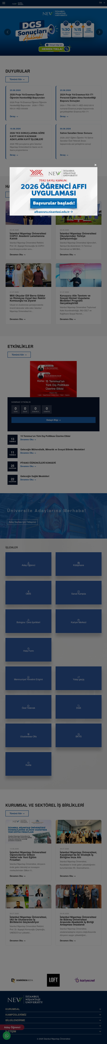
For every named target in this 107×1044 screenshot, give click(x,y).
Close (95, 165)
